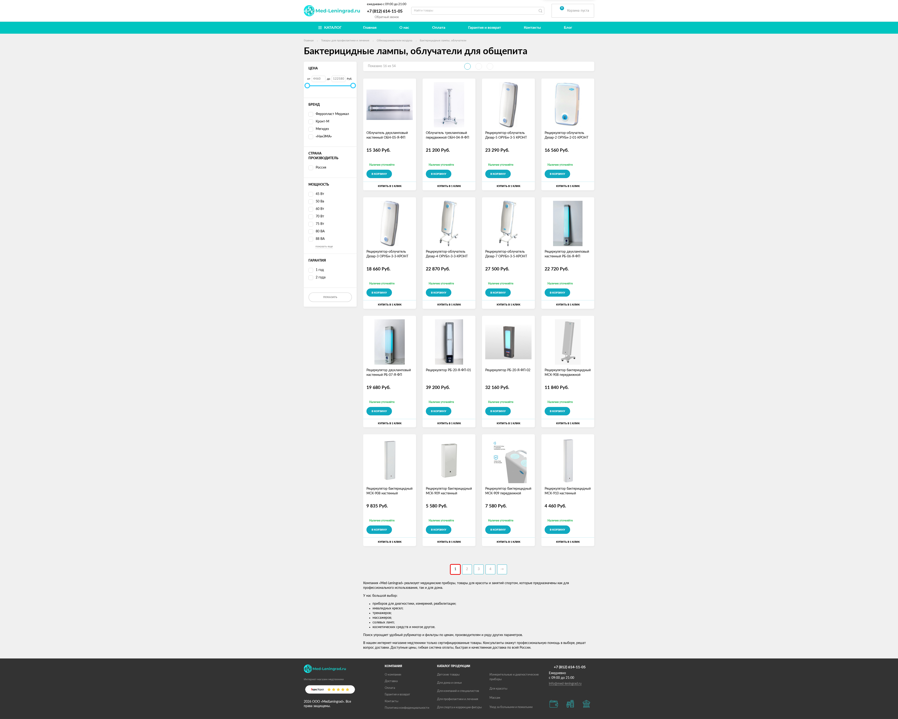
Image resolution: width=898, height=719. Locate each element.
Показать (330, 297)
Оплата (438, 27)
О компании (393, 674)
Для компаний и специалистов (458, 691)
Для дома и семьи (449, 682)
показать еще (324, 246)
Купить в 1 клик (390, 186)
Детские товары (448, 674)
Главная (370, 27)
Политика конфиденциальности (407, 707)
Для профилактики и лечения (457, 699)
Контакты (532, 27)
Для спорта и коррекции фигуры (459, 707)
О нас (404, 27)
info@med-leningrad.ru (565, 683)
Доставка (391, 681)
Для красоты (498, 688)
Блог (568, 27)
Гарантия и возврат (484, 27)
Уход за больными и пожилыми (510, 707)
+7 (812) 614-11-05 (384, 11)
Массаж (494, 697)
